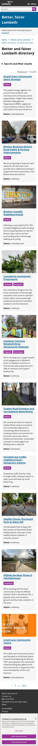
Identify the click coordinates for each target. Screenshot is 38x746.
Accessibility (7, 708)
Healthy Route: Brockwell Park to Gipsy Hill (18, 520)
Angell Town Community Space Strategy (18, 78)
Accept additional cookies (19, 742)
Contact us (6, 696)
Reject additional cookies (19, 736)
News (4, 704)
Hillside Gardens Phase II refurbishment (18, 577)
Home (4, 40)
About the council (9, 693)
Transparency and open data (14, 701)
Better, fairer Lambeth (21, 40)
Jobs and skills (8, 699)
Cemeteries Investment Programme (17, 278)
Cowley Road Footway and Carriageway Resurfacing (19, 410)
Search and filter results (18, 63)
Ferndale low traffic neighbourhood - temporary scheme (15, 459)
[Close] (36, 719)
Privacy (5, 711)
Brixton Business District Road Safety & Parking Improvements (18, 149)
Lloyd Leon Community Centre (17, 641)
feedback (5, 33)
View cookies (19, 731)
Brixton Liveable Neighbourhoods (13, 213)
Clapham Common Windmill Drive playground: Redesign (16, 343)
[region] (19, 729)
